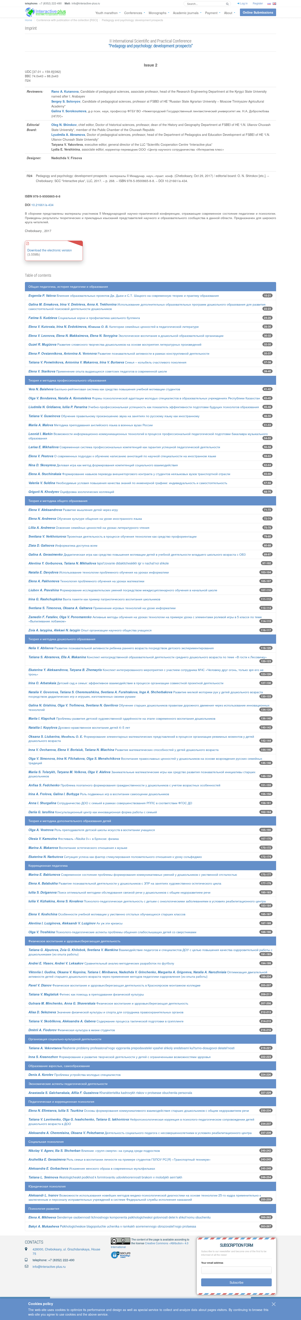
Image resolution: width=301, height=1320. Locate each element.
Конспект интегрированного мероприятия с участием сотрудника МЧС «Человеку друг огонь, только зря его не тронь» (146, 671)
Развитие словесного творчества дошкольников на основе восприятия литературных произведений (114, 344)
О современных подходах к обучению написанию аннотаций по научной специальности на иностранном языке (122, 456)
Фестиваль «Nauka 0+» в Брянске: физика (73, 838)
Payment (211, 13)
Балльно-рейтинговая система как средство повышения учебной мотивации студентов (104, 389)
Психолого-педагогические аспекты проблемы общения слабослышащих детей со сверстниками (112, 932)
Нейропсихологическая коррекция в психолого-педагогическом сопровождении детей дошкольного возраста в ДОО (141, 1121)
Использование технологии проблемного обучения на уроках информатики (98, 572)
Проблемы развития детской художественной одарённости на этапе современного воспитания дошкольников (121, 718)
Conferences (133, 13)
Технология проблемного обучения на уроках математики (86, 581)
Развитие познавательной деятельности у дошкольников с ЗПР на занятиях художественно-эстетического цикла (124, 883)
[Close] (273, 1304)
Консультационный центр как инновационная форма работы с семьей (92, 812)
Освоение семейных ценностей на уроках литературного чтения (88, 527)
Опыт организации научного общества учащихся (90, 630)
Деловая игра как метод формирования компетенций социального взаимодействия (103, 465)
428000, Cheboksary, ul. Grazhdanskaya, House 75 (66, 1251)
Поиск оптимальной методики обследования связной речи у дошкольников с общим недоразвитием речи (119, 892)
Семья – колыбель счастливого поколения (107, 362)
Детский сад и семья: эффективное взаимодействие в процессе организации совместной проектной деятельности (125, 683)
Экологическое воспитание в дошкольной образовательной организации (125, 335)
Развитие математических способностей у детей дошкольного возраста (123, 749)
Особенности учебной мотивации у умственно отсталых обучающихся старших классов (106, 914)
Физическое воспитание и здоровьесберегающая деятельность (108, 1003)
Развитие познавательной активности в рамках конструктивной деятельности (118, 353)
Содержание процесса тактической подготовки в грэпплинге (106, 1021)
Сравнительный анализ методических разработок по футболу (101, 963)
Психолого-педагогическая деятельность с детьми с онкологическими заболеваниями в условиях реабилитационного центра (147, 901)
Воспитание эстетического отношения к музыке (77, 847)
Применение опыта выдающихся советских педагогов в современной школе (97, 371)
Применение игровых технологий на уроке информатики (102, 608)
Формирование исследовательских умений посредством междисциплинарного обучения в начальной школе (122, 590)
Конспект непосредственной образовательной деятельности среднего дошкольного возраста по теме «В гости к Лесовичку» (147, 657)
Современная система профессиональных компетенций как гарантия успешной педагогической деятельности (124, 447)
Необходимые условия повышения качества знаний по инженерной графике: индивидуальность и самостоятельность (127, 483)
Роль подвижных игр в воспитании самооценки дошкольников (98, 794)
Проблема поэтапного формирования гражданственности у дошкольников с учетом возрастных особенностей (124, 785)
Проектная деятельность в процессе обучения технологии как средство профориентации (112, 536)
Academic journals (186, 13)
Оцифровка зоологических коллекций (71, 491)
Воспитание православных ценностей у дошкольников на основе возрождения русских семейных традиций (145, 760)
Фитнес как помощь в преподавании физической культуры (86, 994)
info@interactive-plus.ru (49, 1266)
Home (28, 20)
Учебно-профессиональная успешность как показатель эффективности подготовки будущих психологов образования (143, 407)
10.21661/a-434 (42, 205)
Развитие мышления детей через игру (73, 509)
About (228, 13)
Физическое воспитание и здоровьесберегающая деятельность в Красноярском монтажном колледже (114, 985)
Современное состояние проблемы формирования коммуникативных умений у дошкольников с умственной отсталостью (132, 874)
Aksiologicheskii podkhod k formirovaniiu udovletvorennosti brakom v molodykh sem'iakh (105, 1177)
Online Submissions (258, 12)
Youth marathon (106, 13)
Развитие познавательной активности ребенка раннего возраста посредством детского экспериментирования (121, 648)
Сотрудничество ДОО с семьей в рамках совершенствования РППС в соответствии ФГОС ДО (110, 803)
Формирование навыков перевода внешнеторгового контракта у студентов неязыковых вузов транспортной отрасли (129, 474)
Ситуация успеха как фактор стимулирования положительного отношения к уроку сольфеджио (115, 856)
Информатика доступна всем (62, 545)
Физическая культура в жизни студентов (71, 1030)
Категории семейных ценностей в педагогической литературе (113, 326)
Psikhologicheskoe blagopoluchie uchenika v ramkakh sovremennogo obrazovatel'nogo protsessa (112, 1226)
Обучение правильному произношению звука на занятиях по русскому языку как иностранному (113, 416)
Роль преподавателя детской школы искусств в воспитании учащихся (91, 830)
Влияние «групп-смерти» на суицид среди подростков (94, 1150)
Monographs (157, 13)
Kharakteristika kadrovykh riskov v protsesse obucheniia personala (110, 1092)
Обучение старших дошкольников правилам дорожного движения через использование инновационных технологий (148, 707)
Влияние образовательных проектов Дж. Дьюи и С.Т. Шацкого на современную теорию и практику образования (123, 295)
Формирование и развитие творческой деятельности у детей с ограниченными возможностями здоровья (119, 1057)
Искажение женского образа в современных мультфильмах (91, 1168)
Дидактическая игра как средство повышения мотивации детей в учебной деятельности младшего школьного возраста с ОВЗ (136, 554)
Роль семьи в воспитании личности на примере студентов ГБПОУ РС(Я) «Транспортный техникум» (119, 1159)
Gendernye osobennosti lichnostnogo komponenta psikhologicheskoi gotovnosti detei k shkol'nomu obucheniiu (119, 1217)
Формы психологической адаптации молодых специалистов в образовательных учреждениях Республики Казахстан (144, 398)
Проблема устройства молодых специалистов (74, 1074)
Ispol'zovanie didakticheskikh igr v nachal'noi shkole (98, 563)
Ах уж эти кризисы (75, 923)
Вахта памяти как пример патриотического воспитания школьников (94, 599)
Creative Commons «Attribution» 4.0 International (149, 1245)
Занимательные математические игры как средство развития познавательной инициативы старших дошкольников (141, 774)
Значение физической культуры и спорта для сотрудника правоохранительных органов (105, 1012)
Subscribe (236, 1282)
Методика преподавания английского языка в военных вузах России (90, 425)
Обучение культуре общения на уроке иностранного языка (85, 518)
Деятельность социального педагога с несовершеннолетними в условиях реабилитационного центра (140, 1132)
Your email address (212, 1262)
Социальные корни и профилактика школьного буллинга (84, 317)
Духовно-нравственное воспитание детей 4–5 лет (79, 727)
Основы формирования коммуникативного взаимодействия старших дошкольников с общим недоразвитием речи (138, 1110)
